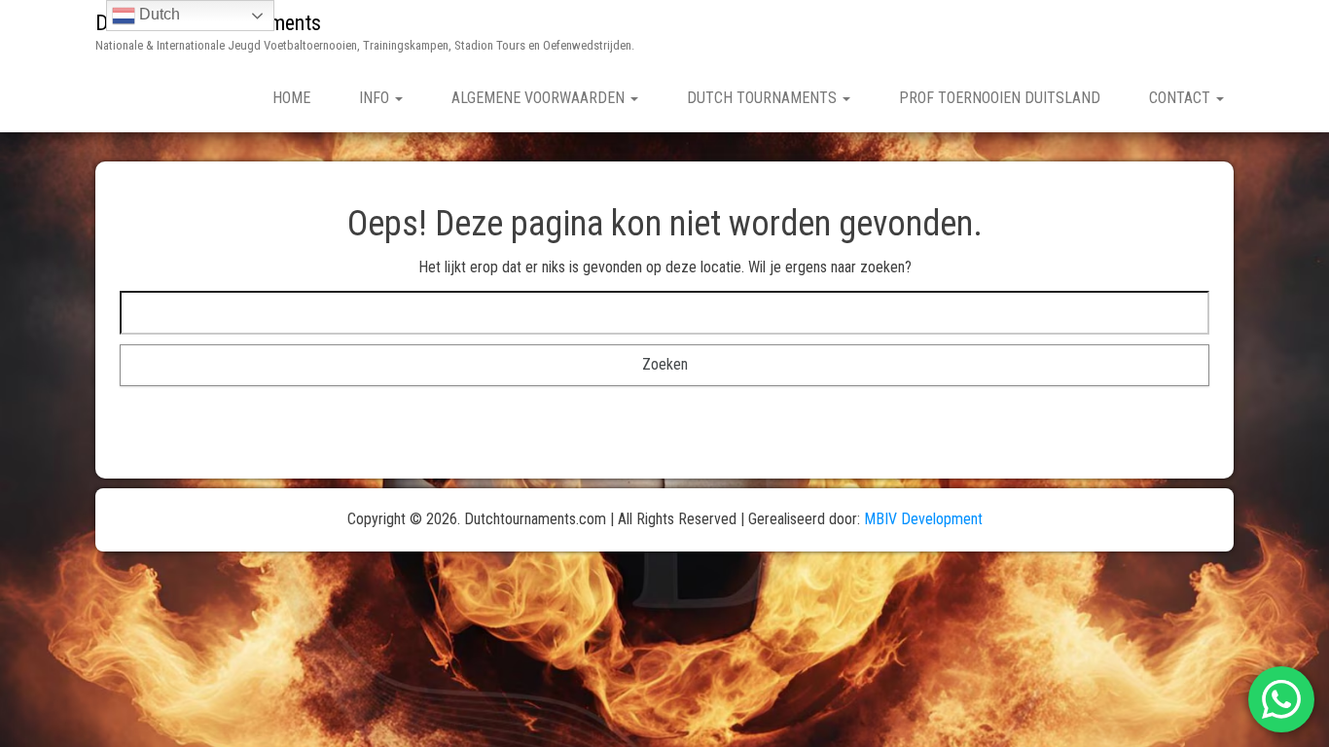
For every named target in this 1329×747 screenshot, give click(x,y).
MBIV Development (923, 519)
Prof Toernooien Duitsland (999, 98)
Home (291, 98)
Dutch (157, 14)
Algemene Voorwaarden (540, 98)
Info (376, 98)
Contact (1181, 98)
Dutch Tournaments (764, 98)
